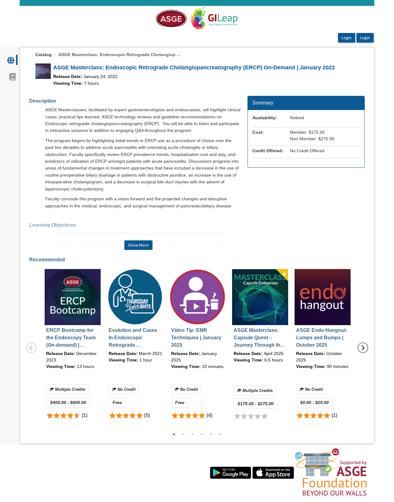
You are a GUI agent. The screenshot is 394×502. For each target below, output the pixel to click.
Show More (138, 245)
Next (363, 348)
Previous (31, 348)
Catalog (43, 54)
